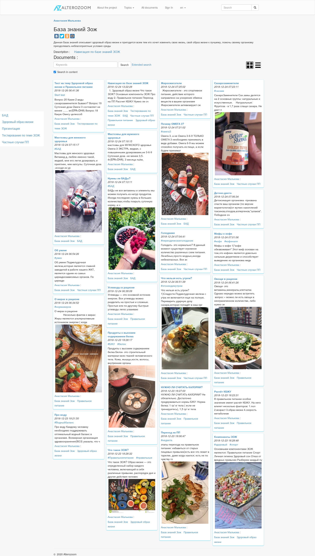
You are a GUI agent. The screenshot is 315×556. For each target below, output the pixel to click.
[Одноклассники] (67, 36)
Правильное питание (120, 120)
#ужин (58, 258)
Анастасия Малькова (67, 118)
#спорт (234, 444)
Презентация (11, 128)
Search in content (67, 72)
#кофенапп (231, 241)
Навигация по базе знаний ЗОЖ (97, 51)
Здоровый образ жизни (17, 122)
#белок (121, 344)
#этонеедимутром (171, 285)
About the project (107, 7)
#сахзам (219, 90)
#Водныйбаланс (64, 422)
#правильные (144, 457)
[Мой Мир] (72, 36)
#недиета (166, 440)
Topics (128, 7)
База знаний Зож (65, 123)
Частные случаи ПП (142, 115)
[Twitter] (62, 36)
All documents (149, 7)
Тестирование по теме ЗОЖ (21, 135)
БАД (125, 115)
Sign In (169, 7)
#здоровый (220, 444)
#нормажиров (63, 306)
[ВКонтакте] (56, 36)
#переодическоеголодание (177, 240)
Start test (60, 95)
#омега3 (166, 131)
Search (124, 65)
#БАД (58, 148)
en (182, 7)
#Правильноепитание (121, 457)
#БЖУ (111, 344)
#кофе (218, 241)
